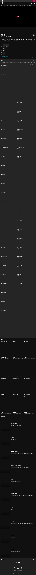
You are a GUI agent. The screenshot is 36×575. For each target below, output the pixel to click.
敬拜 (14, 537)
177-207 (8, 62)
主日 (20, 453)
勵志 (17, 551)
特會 (14, 467)
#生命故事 (2, 56)
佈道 (14, 453)
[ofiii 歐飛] (3, 3)
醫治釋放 (27, 467)
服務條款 (21, 570)
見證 (15, 439)
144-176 (4, 62)
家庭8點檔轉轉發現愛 (14, 423)
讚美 (18, 453)
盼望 (31, 453)
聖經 (25, 495)
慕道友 (27, 453)
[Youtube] (21, 568)
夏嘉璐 (4, 48)
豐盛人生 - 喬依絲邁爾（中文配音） (16, 465)
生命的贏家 (12, 521)
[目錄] (1, 3)
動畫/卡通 (12, 481)
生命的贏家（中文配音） (14, 451)
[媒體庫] (34, 3)
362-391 (28, 62)
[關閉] (1, 1)
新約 (19, 481)
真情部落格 (12, 437)
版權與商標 (15, 570)
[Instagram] (18, 568)
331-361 (25, 62)
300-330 (21, 62)
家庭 (17, 425)
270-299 (18, 62)
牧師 (22, 453)
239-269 (14, 62)
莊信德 (4, 50)
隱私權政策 (18, 570)
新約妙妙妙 (12, 479)
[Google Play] (21, 564)
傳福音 (25, 453)
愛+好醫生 (12, 507)
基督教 (20, 425)
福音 (17, 481)
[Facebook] (14, 568)
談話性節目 (12, 425)
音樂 (12, 537)
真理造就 (14, 495)
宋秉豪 (4, 46)
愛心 (22, 467)
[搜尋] (32, 3)
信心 (29, 453)
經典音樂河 (12, 535)
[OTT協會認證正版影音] (34, 35)
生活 (15, 425)
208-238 (11, 62)
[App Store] (15, 564)
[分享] (34, 38)
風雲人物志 (12, 549)
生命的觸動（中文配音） (14, 493)
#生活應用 (9, 56)
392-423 (31, 62)
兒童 (15, 481)
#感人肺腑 (6, 56)
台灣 (4, 36)
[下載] (31, 3)
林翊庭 (7, 46)
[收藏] (33, 38)
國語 (6, 36)
